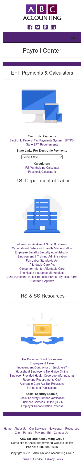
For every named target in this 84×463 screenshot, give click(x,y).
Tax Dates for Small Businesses (42, 359)
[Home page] (42, 12)
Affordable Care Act (42, 264)
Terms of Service (32, 459)
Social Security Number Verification (42, 398)
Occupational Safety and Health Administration (42, 248)
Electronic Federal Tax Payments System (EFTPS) (42, 140)
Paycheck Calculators (42, 172)
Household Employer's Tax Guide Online (42, 371)
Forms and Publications (42, 388)
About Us (20, 428)
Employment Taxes (42, 363)
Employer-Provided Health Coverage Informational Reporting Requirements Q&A (42, 377)
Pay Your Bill (43, 432)
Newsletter (55, 428)
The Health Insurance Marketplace (42, 273)
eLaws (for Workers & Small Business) (42, 244)
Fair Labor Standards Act (42, 260)
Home (8, 428)
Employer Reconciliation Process (42, 406)
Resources (72, 428)
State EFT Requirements (42, 144)
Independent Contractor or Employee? (42, 367)
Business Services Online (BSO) (42, 402)
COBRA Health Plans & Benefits (27, 277)
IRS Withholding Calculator (42, 167)
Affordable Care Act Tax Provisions (42, 383)
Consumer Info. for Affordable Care (42, 268)
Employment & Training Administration (42, 256)
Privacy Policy (54, 459)
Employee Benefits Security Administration (42, 252)
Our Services (37, 428)
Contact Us (61, 432)
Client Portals (23, 432)
